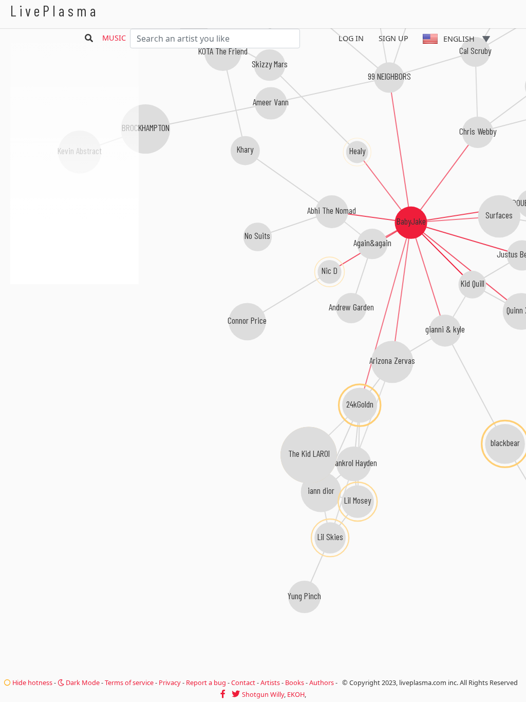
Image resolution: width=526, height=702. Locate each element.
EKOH (296, 694)
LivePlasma (54, 11)
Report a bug (206, 682)
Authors (321, 682)
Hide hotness (31, 682)
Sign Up (393, 38)
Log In (351, 38)
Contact (243, 682)
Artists (270, 682)
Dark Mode (82, 682)
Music (114, 38)
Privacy (170, 682)
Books (294, 682)
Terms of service (129, 682)
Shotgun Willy (263, 694)
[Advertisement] (74, 339)
